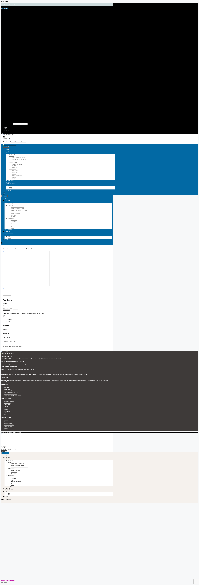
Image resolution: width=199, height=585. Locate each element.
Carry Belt (15, 165)
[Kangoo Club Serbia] (9, 145)
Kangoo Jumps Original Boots (11, 392)
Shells (14, 177)
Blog (6, 127)
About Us (7, 130)
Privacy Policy (7, 403)
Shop (7, 152)
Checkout (3, 580)
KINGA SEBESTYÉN (9, 425)
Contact (6, 128)
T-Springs (14, 172)
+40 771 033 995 (5, 5)
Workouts (12, 154)
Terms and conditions (9, 401)
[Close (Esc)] (6, 582)
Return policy (7, 411)
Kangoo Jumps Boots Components (12, 395)
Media (10, 188)
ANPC (5, 414)
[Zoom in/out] (1, 582)
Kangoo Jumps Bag (17, 164)
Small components (17, 175)
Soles (13, 178)
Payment (6, 407)
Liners (14, 174)
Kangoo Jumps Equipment (25, 248)
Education (9, 182)
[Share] (4, 582)
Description (9, 319)
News (10, 187)
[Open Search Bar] (4, 194)
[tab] (58, 319)
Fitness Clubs (10, 180)
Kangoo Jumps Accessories (10, 394)
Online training (10, 183)
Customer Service (8, 426)
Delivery (6, 406)
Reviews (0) (9, 321)
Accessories (12, 162)
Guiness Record (8, 423)
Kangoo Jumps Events (9, 390)
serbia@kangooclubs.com (17, 5)
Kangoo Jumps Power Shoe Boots (21, 161)
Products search (9, 123)
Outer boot (15, 170)
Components (12, 169)
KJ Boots (11, 156)
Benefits (6, 428)
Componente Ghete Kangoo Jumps (21, 313)
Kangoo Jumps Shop (12, 248)
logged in (11, 346)
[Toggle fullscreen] (2, 582)
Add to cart (6, 310)
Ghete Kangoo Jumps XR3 (18, 157)
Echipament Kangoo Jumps (37, 313)
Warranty (6, 409)
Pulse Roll (15, 167)
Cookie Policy (7, 404)
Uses (5, 429)
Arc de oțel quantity (7, 308)
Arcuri (10, 313)
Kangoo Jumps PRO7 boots (19, 159)
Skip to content (4, 1)
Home (7, 149)
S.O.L (5, 412)
